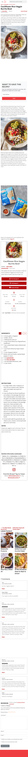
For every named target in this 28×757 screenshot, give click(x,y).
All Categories (5, 4)
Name (2, 731)
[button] (2, 268)
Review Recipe (15, 287)
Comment (3, 715)
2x (22, 333)
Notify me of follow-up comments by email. (12, 739)
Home (2, 4)
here (11, 239)
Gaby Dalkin (4, 11)
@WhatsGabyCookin (14, 475)
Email (2, 735)
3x (25, 333)
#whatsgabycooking (13, 477)
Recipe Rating (4, 712)
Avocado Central (12, 4)
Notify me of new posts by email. (9, 742)
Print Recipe (14, 279)
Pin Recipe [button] (14, 283)
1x (20, 333)
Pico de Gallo (11, 359)
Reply (3, 588)
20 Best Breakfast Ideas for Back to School (21, 571)
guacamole (10, 358)
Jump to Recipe (24, 11)
